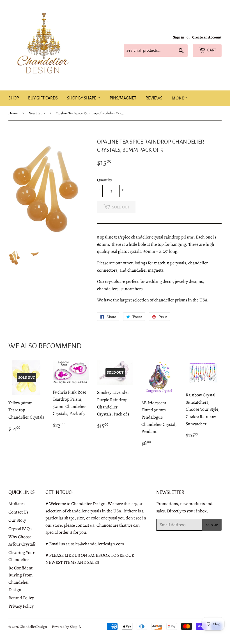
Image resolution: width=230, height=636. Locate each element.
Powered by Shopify (66, 626)
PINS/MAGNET (123, 98)
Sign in (178, 37)
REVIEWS (154, 98)
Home (13, 113)
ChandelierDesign (33, 626)
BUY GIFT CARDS (43, 98)
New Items (37, 113)
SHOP (13, 98)
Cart (211, 50)
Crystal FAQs (19, 529)
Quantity (104, 180)
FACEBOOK (99, 555)
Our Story (17, 520)
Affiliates (16, 504)
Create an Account (207, 37)
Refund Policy (21, 598)
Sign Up (212, 525)
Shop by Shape (82, 98)
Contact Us (18, 512)
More (178, 98)
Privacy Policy (21, 606)
